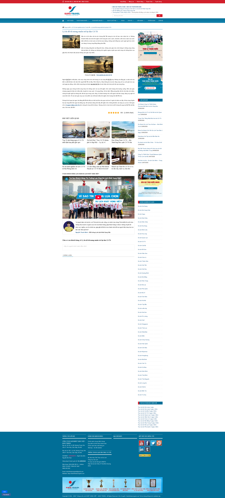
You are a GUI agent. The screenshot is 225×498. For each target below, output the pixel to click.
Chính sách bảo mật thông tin (96, 445)
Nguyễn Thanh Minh (82, 232)
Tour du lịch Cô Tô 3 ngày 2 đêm (147, 413)
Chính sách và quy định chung (96, 441)
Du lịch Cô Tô (142, 241)
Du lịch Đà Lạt (142, 284)
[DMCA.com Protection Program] (145, 455)
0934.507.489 (75, 466)
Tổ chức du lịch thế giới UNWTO (97, 461)
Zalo (4, 491)
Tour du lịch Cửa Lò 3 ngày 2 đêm (147, 419)
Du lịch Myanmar (142, 351)
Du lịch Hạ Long (142, 233)
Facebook (6, 494)
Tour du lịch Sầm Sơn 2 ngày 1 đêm (148, 417)
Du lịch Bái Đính (142, 359)
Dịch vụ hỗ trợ (111, 20)
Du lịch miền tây (142, 308)
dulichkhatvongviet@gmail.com (74, 471)
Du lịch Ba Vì (141, 292)
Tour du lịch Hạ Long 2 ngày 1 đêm (148, 409)
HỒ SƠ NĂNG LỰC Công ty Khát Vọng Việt (123, 10)
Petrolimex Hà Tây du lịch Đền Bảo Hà (148, 136)
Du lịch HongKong (143, 355)
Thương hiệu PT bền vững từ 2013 (121, 12)
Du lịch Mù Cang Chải (144, 210)
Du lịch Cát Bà (142, 245)
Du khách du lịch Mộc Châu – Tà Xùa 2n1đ (150, 142)
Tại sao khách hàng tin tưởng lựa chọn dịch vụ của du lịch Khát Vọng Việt (131, 8)
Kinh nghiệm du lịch (80, 27)
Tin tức (130, 20)
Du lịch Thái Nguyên (143, 379)
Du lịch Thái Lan (142, 328)
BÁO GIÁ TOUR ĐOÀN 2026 (134, 7)
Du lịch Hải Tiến (142, 265)
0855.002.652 (66, 468)
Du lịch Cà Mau (142, 367)
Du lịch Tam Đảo (142, 296)
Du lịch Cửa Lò (142, 257)
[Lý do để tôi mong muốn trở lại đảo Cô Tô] (71, 41)
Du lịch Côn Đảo (142, 347)
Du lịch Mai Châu (142, 218)
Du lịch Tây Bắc (142, 304)
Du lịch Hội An (142, 387)
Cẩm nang (140, 20)
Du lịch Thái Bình (142, 375)
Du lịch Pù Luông (142, 316)
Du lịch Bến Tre (142, 391)
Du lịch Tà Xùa (142, 395)
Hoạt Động (123, 1)
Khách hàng (140, 1)
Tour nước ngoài (97, 20)
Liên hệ (160, 20)
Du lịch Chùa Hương (143, 339)
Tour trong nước (82, 20)
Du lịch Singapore (143, 324)
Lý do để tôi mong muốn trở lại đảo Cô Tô (101, 27)
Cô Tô (73, 27)
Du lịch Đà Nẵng (142, 277)
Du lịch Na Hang (142, 226)
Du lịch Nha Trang (143, 281)
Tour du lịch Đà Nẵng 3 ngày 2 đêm (148, 421)
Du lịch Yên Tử (142, 363)
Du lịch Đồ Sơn (142, 249)
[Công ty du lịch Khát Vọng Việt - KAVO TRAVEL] (71, 11)
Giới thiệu (70, 20)
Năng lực (131, 1)
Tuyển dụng (158, 1)
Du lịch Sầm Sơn (142, 253)
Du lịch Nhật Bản (142, 332)
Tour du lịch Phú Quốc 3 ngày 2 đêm (148, 427)
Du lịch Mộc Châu (143, 222)
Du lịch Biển (141, 336)
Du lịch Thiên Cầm (143, 261)
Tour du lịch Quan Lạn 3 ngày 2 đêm (148, 415)
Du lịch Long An (142, 383)
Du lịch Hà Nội (142, 300)
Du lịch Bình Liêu (142, 230)
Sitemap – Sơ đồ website (95, 447)
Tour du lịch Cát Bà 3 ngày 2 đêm (147, 411)
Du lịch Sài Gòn (142, 312)
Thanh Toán (149, 1)
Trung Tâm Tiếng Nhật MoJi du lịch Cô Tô (149, 118)
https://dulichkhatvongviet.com (76, 473)
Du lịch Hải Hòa (142, 269)
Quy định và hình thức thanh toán (97, 443)
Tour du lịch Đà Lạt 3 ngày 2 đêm (147, 424)
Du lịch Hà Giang (142, 206)
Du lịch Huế (141, 320)
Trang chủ (66, 27)
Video (123, 20)
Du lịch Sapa (141, 214)
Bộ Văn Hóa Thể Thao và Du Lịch (97, 457)
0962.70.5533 (66, 466)
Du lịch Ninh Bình (143, 371)
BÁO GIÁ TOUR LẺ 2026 (119, 7)
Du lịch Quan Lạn (143, 237)
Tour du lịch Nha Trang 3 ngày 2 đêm (148, 423)
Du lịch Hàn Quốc (143, 343)
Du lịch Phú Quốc (143, 288)
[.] (63, 20)
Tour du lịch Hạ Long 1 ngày (146, 407)
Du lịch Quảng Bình (143, 273)
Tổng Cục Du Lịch (93, 459)
